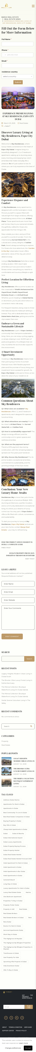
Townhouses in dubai (11, 953)
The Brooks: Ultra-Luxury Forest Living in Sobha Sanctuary (17, 681)
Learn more (23, 1043)
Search (6, 652)
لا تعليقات (7, 126)
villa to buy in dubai (10, 970)
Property (5, 741)
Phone (5, 50)
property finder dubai (11, 905)
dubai (5, 833)
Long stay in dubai (10, 884)
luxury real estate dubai (12, 892)
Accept (28, 1048)
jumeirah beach (9, 880)
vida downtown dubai (11, 966)
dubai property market (11, 850)
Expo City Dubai (18, 524)
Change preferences (13, 1048)
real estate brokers (10, 913)
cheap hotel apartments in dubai (15, 829)
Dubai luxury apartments (12, 842)
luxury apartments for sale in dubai (16, 888)
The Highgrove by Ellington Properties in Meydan (17, 948)
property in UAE (8, 909)
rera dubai (7, 922)
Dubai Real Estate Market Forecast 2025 (17, 859)
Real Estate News (12, 19)
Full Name (7, 39)
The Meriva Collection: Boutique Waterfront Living (24, 781)
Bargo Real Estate (10, 17)
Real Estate (24, 123)
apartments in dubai (10, 808)
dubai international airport (12, 838)
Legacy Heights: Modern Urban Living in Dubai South (17, 675)
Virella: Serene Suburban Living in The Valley (16, 701)
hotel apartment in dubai (12, 867)
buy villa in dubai (9, 825)
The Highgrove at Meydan (12, 938)
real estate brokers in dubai (13, 917)
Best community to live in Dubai (15, 812)
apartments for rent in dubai (13, 804)
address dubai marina (11, 800)
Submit (18, 82)
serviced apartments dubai (13, 930)
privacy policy (21, 1030)
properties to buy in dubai (12, 901)
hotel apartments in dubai (12, 875)
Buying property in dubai (12, 821)
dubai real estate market (12, 854)
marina (28, 892)
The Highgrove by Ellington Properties (17, 943)
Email (5, 61)
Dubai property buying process (14, 846)
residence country (10, 72)
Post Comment (12, 636)
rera (30, 917)
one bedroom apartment (12, 896)
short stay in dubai (10, 934)
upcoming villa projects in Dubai (15, 961)
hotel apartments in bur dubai (14, 871)
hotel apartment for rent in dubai (15, 863)
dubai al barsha (18, 833)
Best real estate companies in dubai (16, 817)
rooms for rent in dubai (12, 926)
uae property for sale (11, 957)
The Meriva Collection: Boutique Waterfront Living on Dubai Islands (15, 688)
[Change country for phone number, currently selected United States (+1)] (4, 55)
